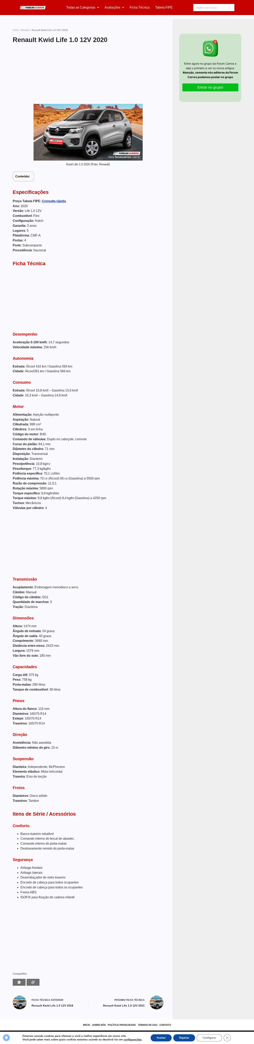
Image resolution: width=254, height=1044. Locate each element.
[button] (83, 7)
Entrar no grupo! (210, 87)
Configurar (209, 1038)
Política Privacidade (122, 1024)
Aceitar (161, 1038)
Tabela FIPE (164, 7)
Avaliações (112, 7)
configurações (132, 1039)
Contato (165, 1024)
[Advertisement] (88, 74)
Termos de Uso (147, 1024)
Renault (25, 30)
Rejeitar (184, 1038)
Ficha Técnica (140, 7)
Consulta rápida (54, 201)
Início (15, 30)
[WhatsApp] (19, 982)
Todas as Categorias (80, 7)
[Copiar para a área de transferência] (33, 982)
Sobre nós (99, 1024)
